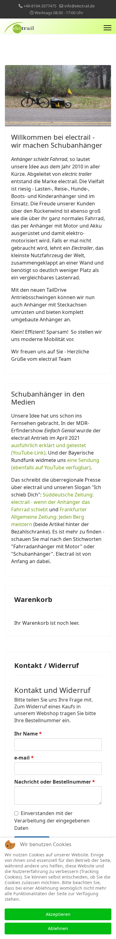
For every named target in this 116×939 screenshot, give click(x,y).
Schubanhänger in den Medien (48, 397)
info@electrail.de (79, 6)
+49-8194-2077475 (40, 6)
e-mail (24, 757)
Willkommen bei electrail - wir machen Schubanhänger (56, 141)
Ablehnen (58, 928)
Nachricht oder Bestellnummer (54, 781)
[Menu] (107, 28)
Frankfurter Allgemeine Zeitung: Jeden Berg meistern (49, 517)
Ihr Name (28, 733)
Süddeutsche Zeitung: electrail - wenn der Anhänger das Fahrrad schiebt (52, 502)
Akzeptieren (58, 914)
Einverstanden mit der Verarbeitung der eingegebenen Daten (52, 820)
